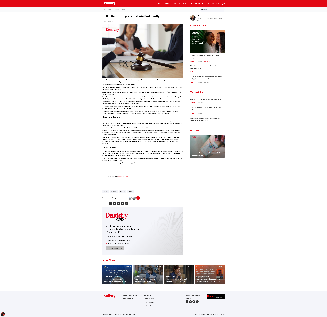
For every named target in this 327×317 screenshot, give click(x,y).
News (158, 3)
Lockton (130, 191)
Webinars (198, 3)
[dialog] (3, 314)
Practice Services (211, 3)
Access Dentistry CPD (115, 248)
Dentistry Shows (149, 299)
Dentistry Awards (149, 302)
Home (104, 9)
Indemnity (114, 191)
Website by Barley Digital (129, 314)
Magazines (186, 3)
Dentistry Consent (111, 2)
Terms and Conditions (107, 314)
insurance (122, 191)
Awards (176, 3)
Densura (105, 191)
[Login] (223, 3)
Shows (167, 3)
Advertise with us (128, 299)
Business (116, 9)
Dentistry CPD (148, 295)
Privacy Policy (118, 314)
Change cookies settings (130, 295)
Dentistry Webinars (149, 306)
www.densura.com (123, 176)
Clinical (123, 9)
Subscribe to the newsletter (194, 295)
